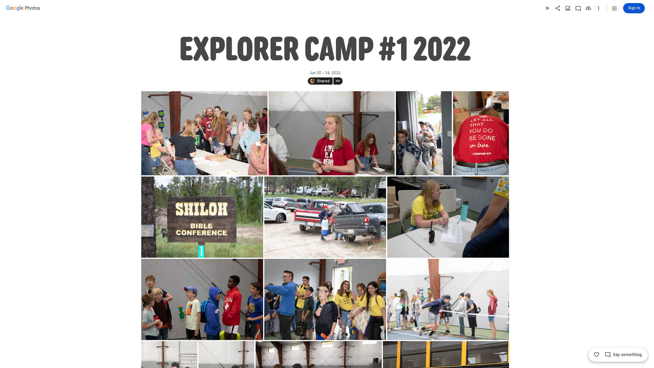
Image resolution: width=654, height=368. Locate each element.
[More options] (598, 8)
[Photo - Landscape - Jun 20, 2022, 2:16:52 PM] (448, 299)
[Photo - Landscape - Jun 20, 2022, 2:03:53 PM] (202, 217)
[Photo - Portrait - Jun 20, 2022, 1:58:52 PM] (424, 133)
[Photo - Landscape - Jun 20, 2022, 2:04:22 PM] (325, 217)
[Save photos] (588, 8)
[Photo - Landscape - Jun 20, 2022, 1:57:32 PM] (331, 133)
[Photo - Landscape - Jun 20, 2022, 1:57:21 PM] (204, 133)
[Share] (558, 8)
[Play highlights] (547, 8)
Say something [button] (627, 354)
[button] (614, 8)
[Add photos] (568, 8)
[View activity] (578, 8)
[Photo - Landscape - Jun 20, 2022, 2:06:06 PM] (448, 217)
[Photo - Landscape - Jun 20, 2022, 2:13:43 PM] (325, 299)
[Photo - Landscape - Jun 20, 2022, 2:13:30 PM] (202, 299)
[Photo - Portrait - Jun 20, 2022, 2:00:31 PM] (481, 133)
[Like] (596, 355)
